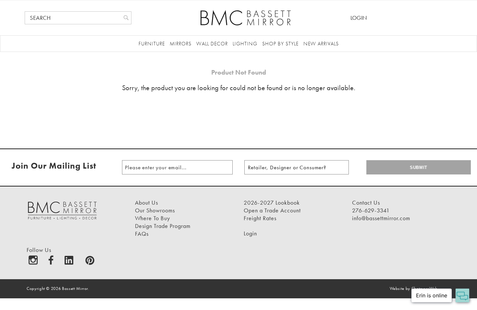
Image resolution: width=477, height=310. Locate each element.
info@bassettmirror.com (381, 218)
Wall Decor (212, 43)
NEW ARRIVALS (321, 43)
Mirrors (180, 43)
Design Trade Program (162, 226)
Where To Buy (152, 218)
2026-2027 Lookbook (272, 202)
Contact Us (366, 202)
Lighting (245, 43)
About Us (146, 202)
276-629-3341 (371, 210)
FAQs (142, 233)
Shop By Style (280, 43)
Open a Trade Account (272, 210)
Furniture (152, 43)
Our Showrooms (155, 210)
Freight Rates (260, 218)
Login (358, 17)
